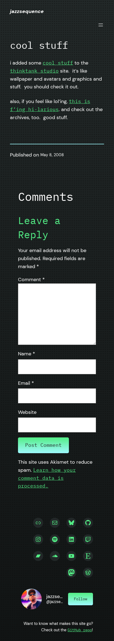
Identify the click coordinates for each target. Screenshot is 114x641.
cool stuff (58, 63)
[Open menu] (100, 25)
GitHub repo (80, 629)
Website (27, 412)
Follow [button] (80, 598)
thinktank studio (34, 71)
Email (26, 383)
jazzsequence (27, 11)
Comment (31, 279)
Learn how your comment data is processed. (47, 478)
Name (26, 353)
